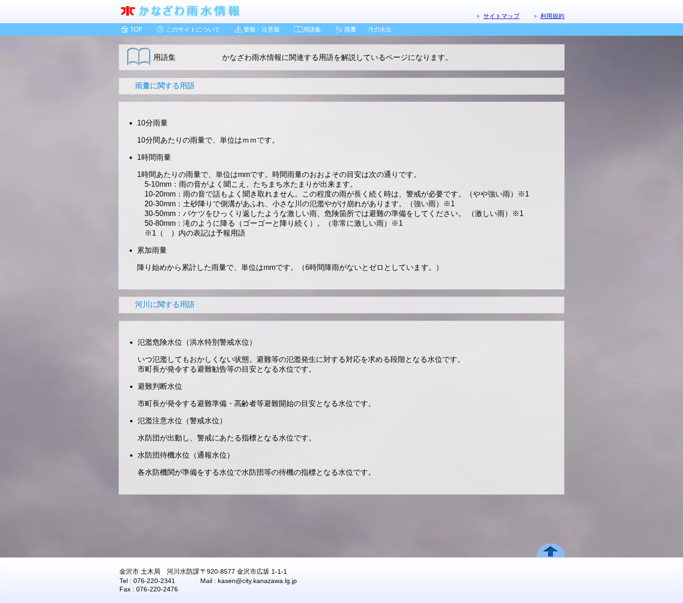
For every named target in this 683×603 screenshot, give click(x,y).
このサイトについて (193, 29)
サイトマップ (501, 16)
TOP (136, 29)
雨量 (350, 29)
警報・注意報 (261, 29)
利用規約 (552, 16)
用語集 (312, 29)
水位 (386, 29)
